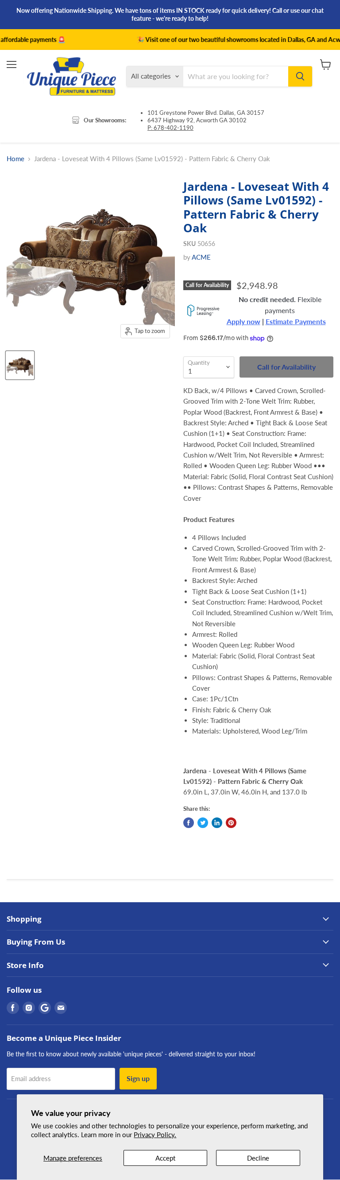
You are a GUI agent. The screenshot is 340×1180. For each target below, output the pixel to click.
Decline (258, 1158)
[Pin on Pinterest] (231, 822)
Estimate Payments (296, 321)
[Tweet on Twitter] (202, 822)
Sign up (138, 1078)
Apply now (243, 321)
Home (15, 159)
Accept (165, 1158)
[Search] (300, 76)
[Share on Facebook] (188, 822)
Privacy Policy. (155, 1134)
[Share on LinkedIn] (217, 822)
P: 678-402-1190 (170, 127)
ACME (201, 257)
